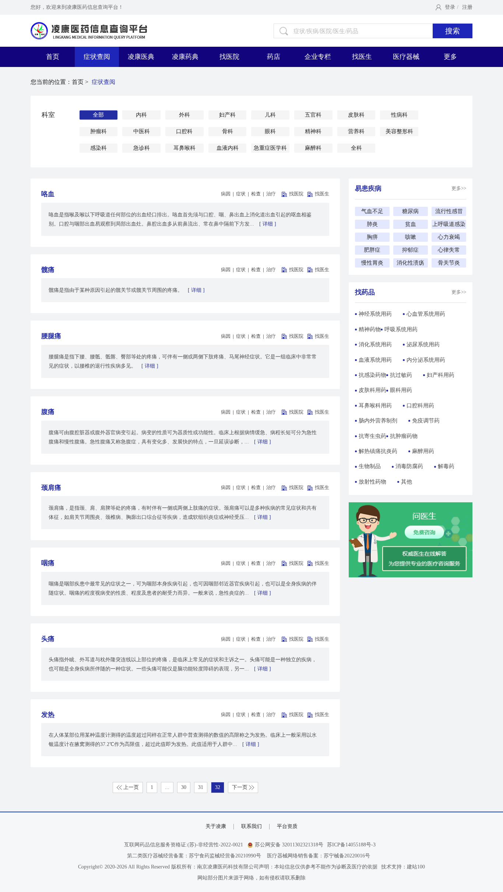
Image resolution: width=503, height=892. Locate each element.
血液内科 (228, 148)
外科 (184, 115)
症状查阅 (97, 56)
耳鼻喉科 (184, 148)
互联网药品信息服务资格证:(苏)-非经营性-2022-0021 (183, 844)
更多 (450, 56)
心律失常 (449, 250)
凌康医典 (141, 56)
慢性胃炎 (372, 263)
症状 (241, 194)
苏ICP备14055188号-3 (351, 844)
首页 (52, 56)
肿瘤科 (98, 131)
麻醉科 (313, 148)
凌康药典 (185, 56)
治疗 (271, 194)
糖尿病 (410, 211)
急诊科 (141, 148)
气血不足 (372, 211)
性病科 (399, 115)
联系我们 (251, 826)
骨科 (227, 131)
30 (183, 787)
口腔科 (184, 131)
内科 (141, 115)
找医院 (229, 56)
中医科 (141, 131)
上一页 (130, 787)
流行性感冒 (449, 211)
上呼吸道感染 (448, 224)
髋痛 (47, 269)
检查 (256, 194)
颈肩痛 (51, 487)
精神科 (313, 131)
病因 (226, 194)
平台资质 (287, 826)
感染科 (98, 148)
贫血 (410, 224)
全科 (356, 148)
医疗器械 (406, 56)
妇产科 (227, 115)
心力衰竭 (449, 237)
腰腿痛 (51, 336)
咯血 (47, 194)
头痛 (47, 639)
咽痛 (47, 563)
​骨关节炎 (449, 263)
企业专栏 (318, 56)
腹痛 (47, 411)
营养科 (356, 131)
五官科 (313, 115)
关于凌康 (215, 826)
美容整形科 (399, 131)
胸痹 (372, 237)
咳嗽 (410, 237)
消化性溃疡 (410, 263)
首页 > (81, 82)
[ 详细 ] (267, 224)
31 (200, 787)
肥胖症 (372, 250)
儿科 (270, 115)
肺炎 (372, 224)
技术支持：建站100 (403, 867)
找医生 (362, 56)
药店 (273, 56)
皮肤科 (356, 115)
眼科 (270, 131)
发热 (47, 714)
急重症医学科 (270, 148)
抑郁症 (410, 250)
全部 (98, 115)
